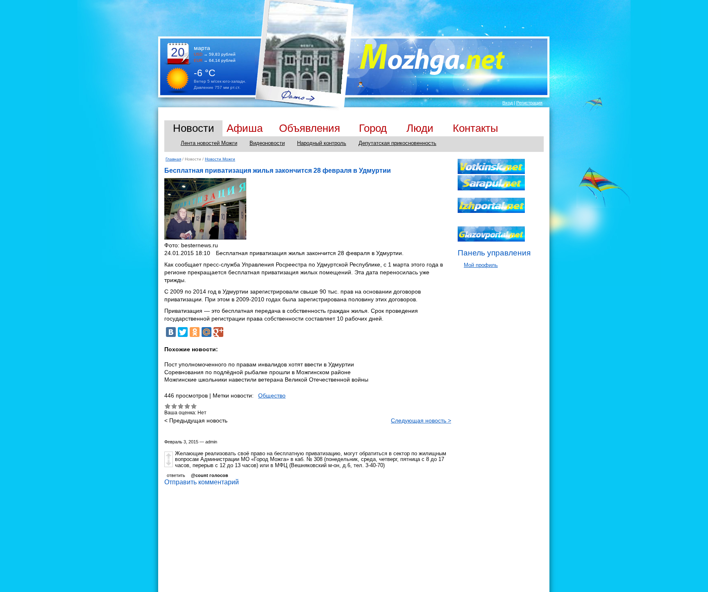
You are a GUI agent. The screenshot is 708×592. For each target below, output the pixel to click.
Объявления (309, 128)
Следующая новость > (421, 420)
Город (373, 128)
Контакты (475, 128)
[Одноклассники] (195, 332)
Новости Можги (220, 159)
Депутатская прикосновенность (397, 143)
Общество (272, 395)
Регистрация (529, 102)
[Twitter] (183, 332)
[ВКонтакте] (171, 332)
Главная (173, 159)
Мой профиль (481, 265)
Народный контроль (321, 143)
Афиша (245, 128)
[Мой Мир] (206, 332)
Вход (507, 102)
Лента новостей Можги (209, 143)
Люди (419, 128)
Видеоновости (267, 143)
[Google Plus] (218, 332)
